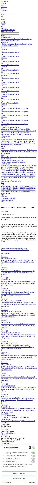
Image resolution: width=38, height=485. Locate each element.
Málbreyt (13, 134)
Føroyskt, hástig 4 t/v (7, 165)
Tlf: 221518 (4, 429)
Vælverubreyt (5, 134)
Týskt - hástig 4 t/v (21, 170)
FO (30, 447)
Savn (2, 183)
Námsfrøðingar (26, 39)
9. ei (2, 118)
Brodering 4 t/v (25, 174)
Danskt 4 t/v (5, 169)
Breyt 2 (3, 155)
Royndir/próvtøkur (7, 144)
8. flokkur (4, 105)
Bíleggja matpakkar (7, 200)
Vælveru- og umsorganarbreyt (10, 162)
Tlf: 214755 (23, 421)
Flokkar (3, 47)
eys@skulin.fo (11, 415)
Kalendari (4, 197)
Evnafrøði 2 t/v (25, 176)
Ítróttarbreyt (15, 150)
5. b (2, 89)
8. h (2, 110)
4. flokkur (4, 75)
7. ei (2, 98)
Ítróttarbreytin (5, 129)
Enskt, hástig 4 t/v (14, 169)
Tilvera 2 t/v (7, 177)
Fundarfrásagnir (27, 44)
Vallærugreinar (5, 136)
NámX (3, 146)
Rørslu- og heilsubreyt (8, 132)
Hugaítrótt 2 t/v (15, 177)
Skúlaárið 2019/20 (18, 190)
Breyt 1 (3, 148)
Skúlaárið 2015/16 (29, 191)
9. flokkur (4, 117)
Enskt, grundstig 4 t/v (26, 169)
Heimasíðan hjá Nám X (13, 181)
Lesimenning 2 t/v (6, 174)
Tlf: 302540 (8, 421)
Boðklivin (17, 108)
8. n (2, 113)
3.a (2, 68)
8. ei (2, 106)
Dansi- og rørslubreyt (18, 157)
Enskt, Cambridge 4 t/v (8, 170)
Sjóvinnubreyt (16, 131)
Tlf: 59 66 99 (5, 443)
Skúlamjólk (31, 141)
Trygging (32, 143)
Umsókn (3, 181)
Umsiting (4, 39)
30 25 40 (4, 415)
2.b (2, 63)
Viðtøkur (4, 44)
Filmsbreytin (29, 157)
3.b (2, 72)
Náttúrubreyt (25, 132)
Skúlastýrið (4, 42)
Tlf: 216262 (4, 435)
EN (34, 447)
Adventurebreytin (6, 157)
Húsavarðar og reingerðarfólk (10, 40)
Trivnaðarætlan (15, 141)
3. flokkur (4, 66)
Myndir (3, 184)
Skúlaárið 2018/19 (29, 190)
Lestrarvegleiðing (29, 139)
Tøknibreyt (27, 134)
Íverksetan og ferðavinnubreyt (28, 150)
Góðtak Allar (19, 478)
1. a (2, 51)
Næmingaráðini (13, 143)
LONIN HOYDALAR (8, 198)
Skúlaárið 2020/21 (6, 190)
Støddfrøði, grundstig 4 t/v (28, 172)
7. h (2, 101)
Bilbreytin (4, 160)
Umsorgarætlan (6, 141)
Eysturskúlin (4, 1)
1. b (2, 54)
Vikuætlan (10, 53)
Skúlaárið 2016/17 (18, 191)
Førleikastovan (5, 46)
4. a (2, 77)
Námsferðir (24, 141)
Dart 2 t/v (23, 177)
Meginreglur (11, 44)
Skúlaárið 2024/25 (29, 186)
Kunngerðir (18, 44)
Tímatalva (4, 53)
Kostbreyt (23, 129)
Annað (20, 144)
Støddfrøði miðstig (14, 172)
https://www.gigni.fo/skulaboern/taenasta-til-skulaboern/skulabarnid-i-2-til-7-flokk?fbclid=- (15, 249)
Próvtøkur (9, 139)
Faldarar (15, 144)
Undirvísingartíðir (18, 139)
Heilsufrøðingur (17, 39)
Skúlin (3, 35)
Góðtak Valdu (19, 473)
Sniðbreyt (24, 131)
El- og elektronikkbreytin (15, 160)
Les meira (7, 482)
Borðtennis (4, 179)
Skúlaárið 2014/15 (6, 193)
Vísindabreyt (20, 134)
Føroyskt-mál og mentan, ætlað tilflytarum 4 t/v (18, 167)
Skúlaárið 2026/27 (6, 186)
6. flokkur (4, 92)
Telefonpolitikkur (23, 143)
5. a (2, 85)
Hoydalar (4, 125)
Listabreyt (18, 132)
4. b (2, 80)
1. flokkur (4, 49)
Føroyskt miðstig (19, 165)
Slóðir (2, 195)
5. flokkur (4, 84)
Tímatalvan (4, 143)
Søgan (3, 37)
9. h (2, 122)
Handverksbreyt (15, 129)
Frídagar (3, 139)
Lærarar (9, 39)
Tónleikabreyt (31, 131)
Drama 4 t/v (16, 174)
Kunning (3, 138)
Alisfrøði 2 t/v (15, 176)
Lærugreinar (24, 108)
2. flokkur (4, 58)
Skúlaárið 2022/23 (18, 188)
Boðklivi (16, 53)
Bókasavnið (14, 46)
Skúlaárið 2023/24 (6, 188)
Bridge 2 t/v (30, 177)
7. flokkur (4, 96)
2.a (2, 59)
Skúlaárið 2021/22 (29, 188)
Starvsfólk (8, 37)
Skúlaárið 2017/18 (6, 191)
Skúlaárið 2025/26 (18, 186)
